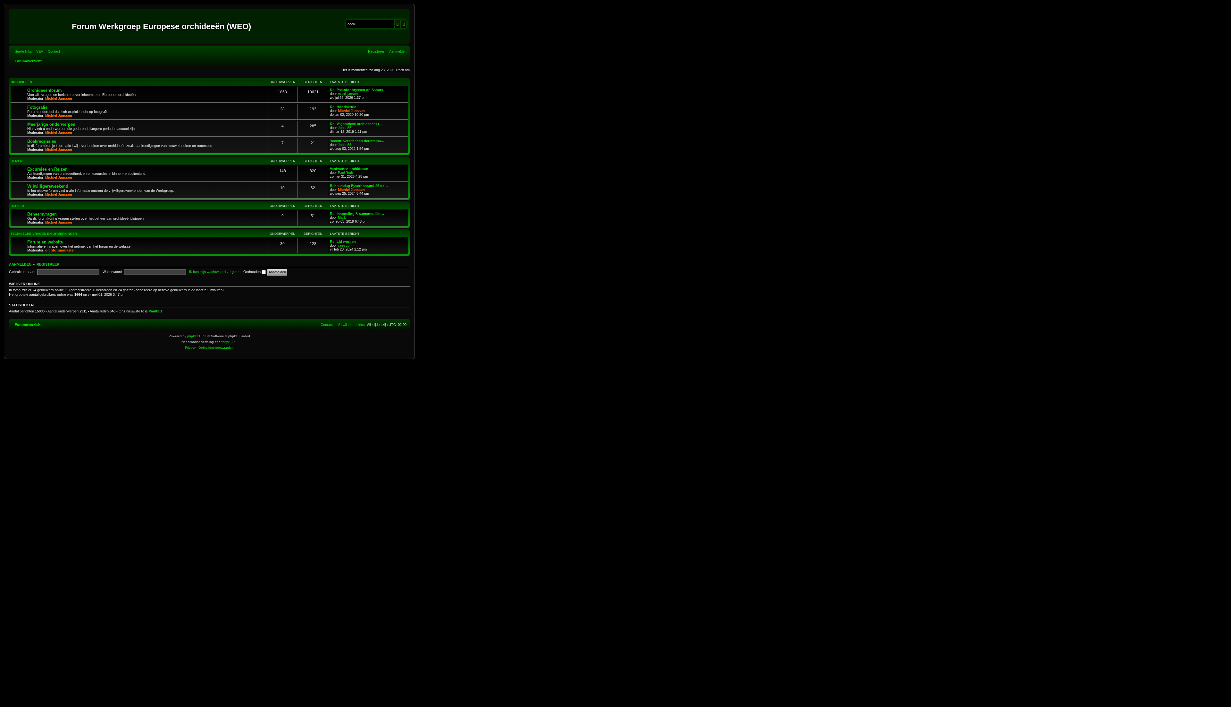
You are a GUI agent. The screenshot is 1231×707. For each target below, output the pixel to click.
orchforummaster (60, 250)
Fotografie (37, 107)
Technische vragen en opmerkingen (44, 233)
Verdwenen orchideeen (349, 169)
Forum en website (45, 242)
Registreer (48, 264)
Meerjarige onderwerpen (51, 124)
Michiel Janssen (58, 98)
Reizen (16, 161)
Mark (342, 217)
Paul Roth (345, 173)
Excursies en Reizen (47, 169)
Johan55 (344, 128)
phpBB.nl (229, 342)
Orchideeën (21, 82)
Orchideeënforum (44, 90)
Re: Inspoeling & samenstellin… (357, 214)
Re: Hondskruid (343, 107)
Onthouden (252, 272)
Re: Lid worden (343, 241)
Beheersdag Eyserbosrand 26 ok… (359, 186)
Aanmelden (20, 264)
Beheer (17, 206)
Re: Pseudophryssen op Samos (356, 90)
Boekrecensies (41, 141)
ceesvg (343, 245)
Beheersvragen (42, 214)
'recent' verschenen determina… (357, 141)
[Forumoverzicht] (41, 27)
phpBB (192, 336)
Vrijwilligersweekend (47, 186)
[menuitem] (38, 51)
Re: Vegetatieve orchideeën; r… (356, 124)
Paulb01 (155, 311)
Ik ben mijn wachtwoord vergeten (214, 272)
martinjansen (348, 94)
